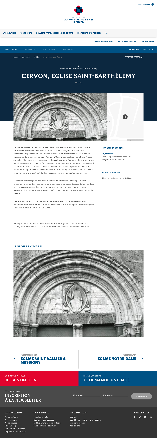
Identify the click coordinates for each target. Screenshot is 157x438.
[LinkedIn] (151, 417)
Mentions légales (77, 423)
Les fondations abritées (89, 33)
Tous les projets (40, 417)
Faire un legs (11, 425)
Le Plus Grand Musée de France (48, 423)
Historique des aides (113, 148)
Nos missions (11, 420)
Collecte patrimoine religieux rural (54, 33)
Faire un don (148, 42)
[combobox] (30, 49)
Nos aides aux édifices (43, 420)
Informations (79, 413)
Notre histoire (11, 417)
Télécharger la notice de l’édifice (116, 178)
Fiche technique (111, 173)
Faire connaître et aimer (44, 425)
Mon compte (144, 4)
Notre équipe (11, 423)
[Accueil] (78, 14)
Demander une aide (103, 42)
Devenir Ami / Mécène (127, 42)
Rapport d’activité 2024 (15, 431)
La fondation (9, 33)
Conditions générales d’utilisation (85, 420)
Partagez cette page (134, 57)
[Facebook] (134, 417)
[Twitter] (140, 417)
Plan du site (75, 425)
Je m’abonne (141, 396)
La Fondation (14, 413)
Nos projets (26, 33)
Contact (73, 417)
